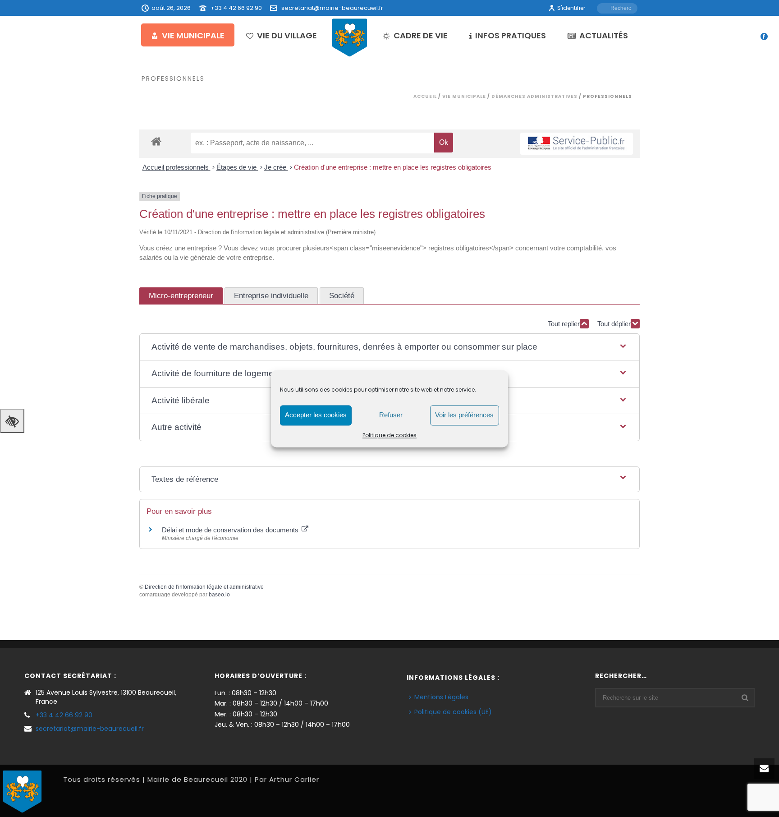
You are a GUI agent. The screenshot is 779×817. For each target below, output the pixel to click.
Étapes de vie (237, 167)
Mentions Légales (441, 697)
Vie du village (287, 35)
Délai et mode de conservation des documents (231, 530)
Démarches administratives (534, 96)
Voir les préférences (464, 415)
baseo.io (219, 594)
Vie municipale (193, 35)
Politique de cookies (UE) (453, 711)
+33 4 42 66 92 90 (236, 8)
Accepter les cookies (316, 415)
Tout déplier (614, 324)
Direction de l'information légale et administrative (204, 587)
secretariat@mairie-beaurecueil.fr (332, 8)
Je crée (276, 167)
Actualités (603, 35)
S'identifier (571, 8)
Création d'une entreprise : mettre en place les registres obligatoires (392, 167)
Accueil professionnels (176, 167)
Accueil (425, 96)
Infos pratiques (510, 35)
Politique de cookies (389, 435)
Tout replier (564, 324)
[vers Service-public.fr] (576, 144)
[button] (389, 347)
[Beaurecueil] (350, 37)
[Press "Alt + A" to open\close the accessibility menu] (12, 421)
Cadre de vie (421, 35)
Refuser (391, 415)
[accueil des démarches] (156, 141)
